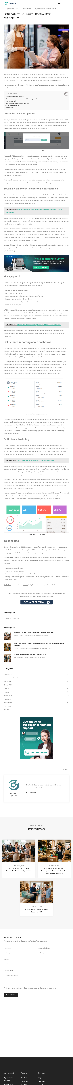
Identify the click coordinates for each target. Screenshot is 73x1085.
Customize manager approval (15, 96)
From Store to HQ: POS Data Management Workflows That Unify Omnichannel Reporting (54, 871)
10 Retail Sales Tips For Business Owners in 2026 (36, 911)
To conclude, (10, 107)
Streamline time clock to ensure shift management (21, 99)
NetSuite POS (37, 596)
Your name (8, 948)
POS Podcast (8, 706)
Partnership (7, 699)
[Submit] (67, 618)
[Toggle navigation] (59, 3)
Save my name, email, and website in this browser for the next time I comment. (31, 988)
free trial (25, 585)
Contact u (7, 585)
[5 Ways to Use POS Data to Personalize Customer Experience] (7, 636)
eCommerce (8, 674)
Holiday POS (8, 685)
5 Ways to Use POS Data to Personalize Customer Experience (18, 870)
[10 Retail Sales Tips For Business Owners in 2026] (7, 658)
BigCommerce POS (59, 593)
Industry (6, 688)
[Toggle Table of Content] (65, 94)
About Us (24, 1078)
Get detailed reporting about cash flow (17, 103)
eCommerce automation (11, 678)
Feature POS (8, 681)
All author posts (31, 793)
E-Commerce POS (48, 596)
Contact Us (24, 1081)
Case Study (41, 1081)
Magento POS (48, 593)
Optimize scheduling (12, 105)
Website (6, 959)
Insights (6, 692)
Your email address (44, 948)
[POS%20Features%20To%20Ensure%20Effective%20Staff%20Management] (27, 807)
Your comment (8, 970)
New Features (8, 695)
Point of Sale (27, 9)
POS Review (7, 710)
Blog (39, 1078)
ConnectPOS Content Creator (46, 9)
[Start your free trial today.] (36, 602)
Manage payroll (11, 101)
